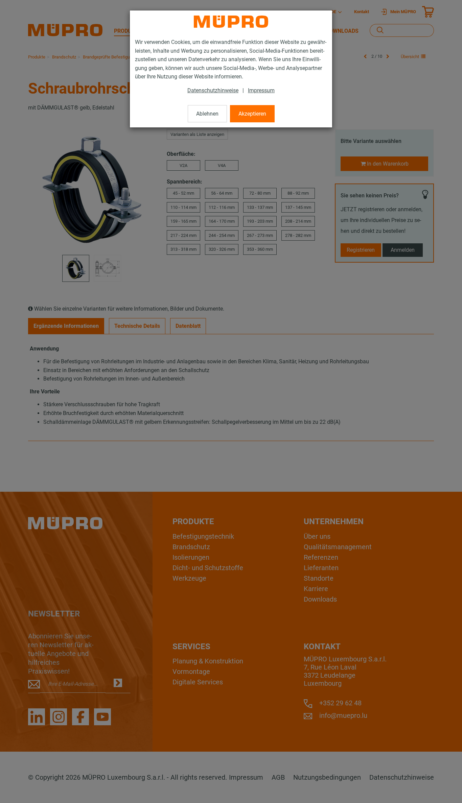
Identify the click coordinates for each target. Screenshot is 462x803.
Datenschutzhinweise (212, 90)
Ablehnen (207, 114)
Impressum (261, 90)
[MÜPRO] (231, 22)
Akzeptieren (252, 114)
